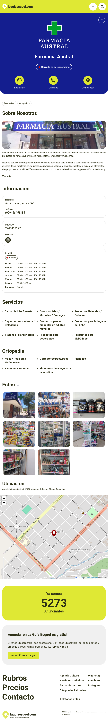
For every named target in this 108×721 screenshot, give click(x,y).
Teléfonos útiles (70, 699)
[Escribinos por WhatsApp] (19, 80)
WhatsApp (94, 675)
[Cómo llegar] (87, 80)
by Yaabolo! (66, 714)
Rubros (14, 678)
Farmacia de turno (71, 685)
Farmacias (9, 103)
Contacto (18, 696)
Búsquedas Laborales (73, 690)
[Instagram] (8, 240)
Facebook (94, 680)
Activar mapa (5, 496)
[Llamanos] (53, 80)
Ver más (6, 176)
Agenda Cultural (69, 675)
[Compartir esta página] (101, 20)
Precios (15, 687)
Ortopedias (24, 103)
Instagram (94, 685)
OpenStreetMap (92, 577)
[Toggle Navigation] (93, 7)
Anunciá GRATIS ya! (23, 655)
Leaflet (80, 577)
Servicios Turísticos (72, 680)
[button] (54, 533)
